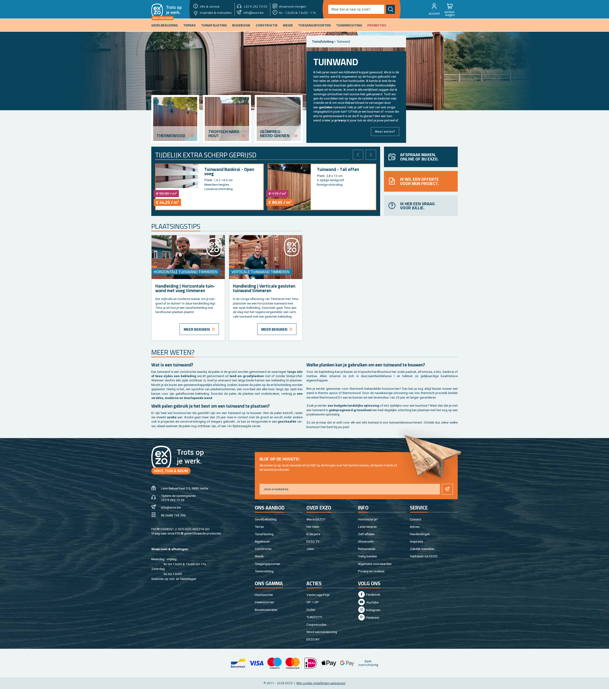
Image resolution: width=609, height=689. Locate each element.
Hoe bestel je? (368, 519)
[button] (434, 9)
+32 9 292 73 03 (173, 500)
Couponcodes (316, 624)
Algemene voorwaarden (375, 564)
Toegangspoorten (267, 564)
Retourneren (366, 549)
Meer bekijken (197, 329)
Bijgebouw (262, 541)
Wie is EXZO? (315, 519)
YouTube (371, 602)
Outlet (310, 610)
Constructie (263, 549)
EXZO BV (312, 639)
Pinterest (372, 617)
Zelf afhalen (366, 534)
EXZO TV (312, 541)
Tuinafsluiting (264, 534)
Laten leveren (367, 527)
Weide (259, 556)
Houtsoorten (264, 595)
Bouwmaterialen (266, 610)
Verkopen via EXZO (423, 556)
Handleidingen (420, 534)
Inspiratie (416, 541)
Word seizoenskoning (321, 632)
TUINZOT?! (314, 617)
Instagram (372, 610)
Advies (415, 527)
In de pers (313, 534)
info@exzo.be (171, 507)
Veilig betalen (367, 556)
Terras (259, 527)
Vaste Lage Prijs (317, 595)
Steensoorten (264, 602)
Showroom (365, 541)
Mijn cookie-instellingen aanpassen (320, 683)
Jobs (310, 549)
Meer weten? (385, 131)
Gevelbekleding (265, 519)
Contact (415, 519)
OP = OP (312, 602)
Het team (312, 527)
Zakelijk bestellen (422, 549)
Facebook (372, 594)
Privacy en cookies (371, 571)
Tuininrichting (264, 571)
